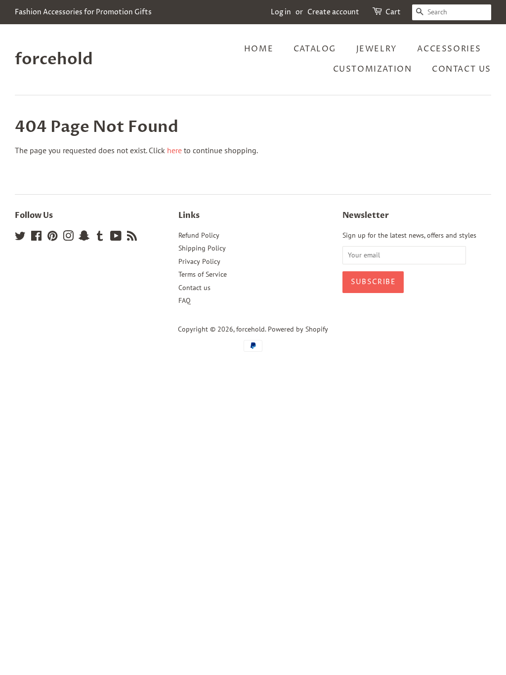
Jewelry (376, 48)
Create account (333, 12)
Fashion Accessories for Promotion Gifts (83, 12)
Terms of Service (202, 274)
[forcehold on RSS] (131, 237)
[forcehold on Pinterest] (52, 237)
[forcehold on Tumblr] (99, 237)
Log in (281, 12)
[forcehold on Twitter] (20, 237)
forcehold (54, 59)
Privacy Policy (199, 261)
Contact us (461, 69)
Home (258, 48)
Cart (393, 12)
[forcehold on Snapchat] (84, 237)
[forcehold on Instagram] (68, 237)
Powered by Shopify (298, 329)
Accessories (449, 48)
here (174, 150)
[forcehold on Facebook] (36, 237)
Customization (372, 69)
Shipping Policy (202, 248)
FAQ (184, 300)
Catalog (315, 48)
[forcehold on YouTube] (116, 237)
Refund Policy (198, 235)
